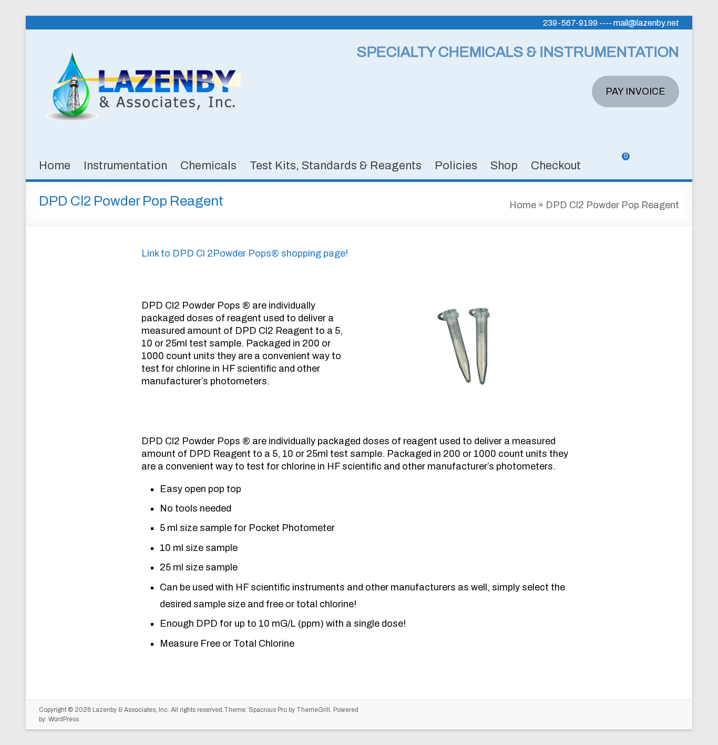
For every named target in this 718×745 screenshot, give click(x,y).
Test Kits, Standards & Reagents (336, 165)
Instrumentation (125, 165)
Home (54, 165)
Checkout (556, 165)
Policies (456, 165)
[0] (618, 164)
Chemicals (208, 165)
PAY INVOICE (635, 91)
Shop (504, 165)
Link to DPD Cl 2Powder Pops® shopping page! (244, 253)
